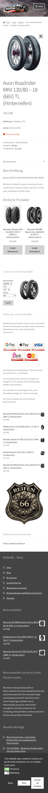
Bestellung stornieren (17, 588)
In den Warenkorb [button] (13, 250)
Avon (19, 148)
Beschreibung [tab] (9, 161)
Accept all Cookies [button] (37, 783)
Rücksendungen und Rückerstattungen (24, 593)
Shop (14, 22)
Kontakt (10, 598)
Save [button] (24, 783)
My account (12, 577)
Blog (9, 572)
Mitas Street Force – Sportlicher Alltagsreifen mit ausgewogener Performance (21, 740)
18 (16, 148)
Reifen (20, 22)
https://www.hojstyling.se (14, 543)
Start (8, 22)
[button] (41, 36)
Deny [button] (10, 783)
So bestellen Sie (14, 582)
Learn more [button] (9, 765)
